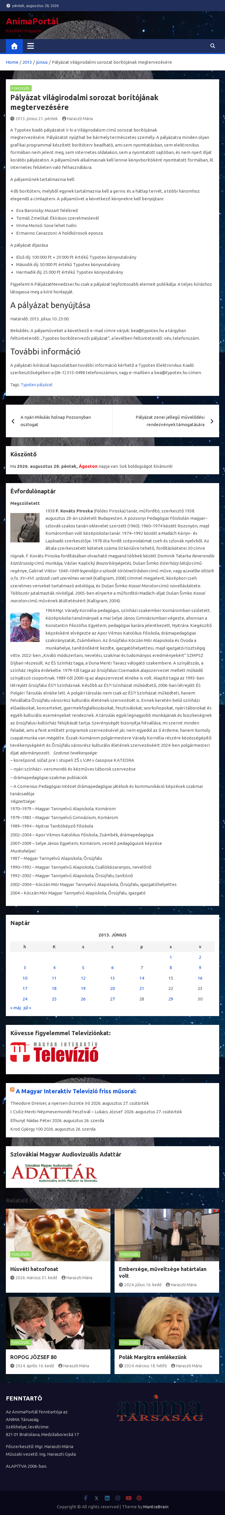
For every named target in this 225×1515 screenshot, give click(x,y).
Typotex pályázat (36, 384)
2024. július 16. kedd (142, 1284)
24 (25, 998)
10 (25, 978)
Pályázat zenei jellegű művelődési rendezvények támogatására (170, 421)
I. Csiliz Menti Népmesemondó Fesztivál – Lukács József (66, 1111)
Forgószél (21, 88)
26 (83, 998)
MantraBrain (155, 1506)
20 (112, 988)
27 (112, 998)
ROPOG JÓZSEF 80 (33, 1357)
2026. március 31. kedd (36, 1277)
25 (54, 998)
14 (141, 978)
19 (83, 988)
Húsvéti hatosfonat (34, 1269)
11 (54, 978)
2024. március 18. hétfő (145, 1365)
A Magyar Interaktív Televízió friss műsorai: (76, 1091)
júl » (27, 1007)
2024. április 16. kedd (35, 1365)
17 (25, 988)
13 (112, 978)
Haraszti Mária (80, 118)
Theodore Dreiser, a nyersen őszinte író (50, 1103)
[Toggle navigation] (30, 46)
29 (170, 998)
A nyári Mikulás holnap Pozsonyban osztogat (56, 421)
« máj (15, 1007)
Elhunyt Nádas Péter (30, 1120)
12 (83, 978)
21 (141, 988)
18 (54, 988)
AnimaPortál (32, 21)
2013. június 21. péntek (37, 118)
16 (200, 978)
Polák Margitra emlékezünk (153, 1357)
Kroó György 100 (26, 1128)
